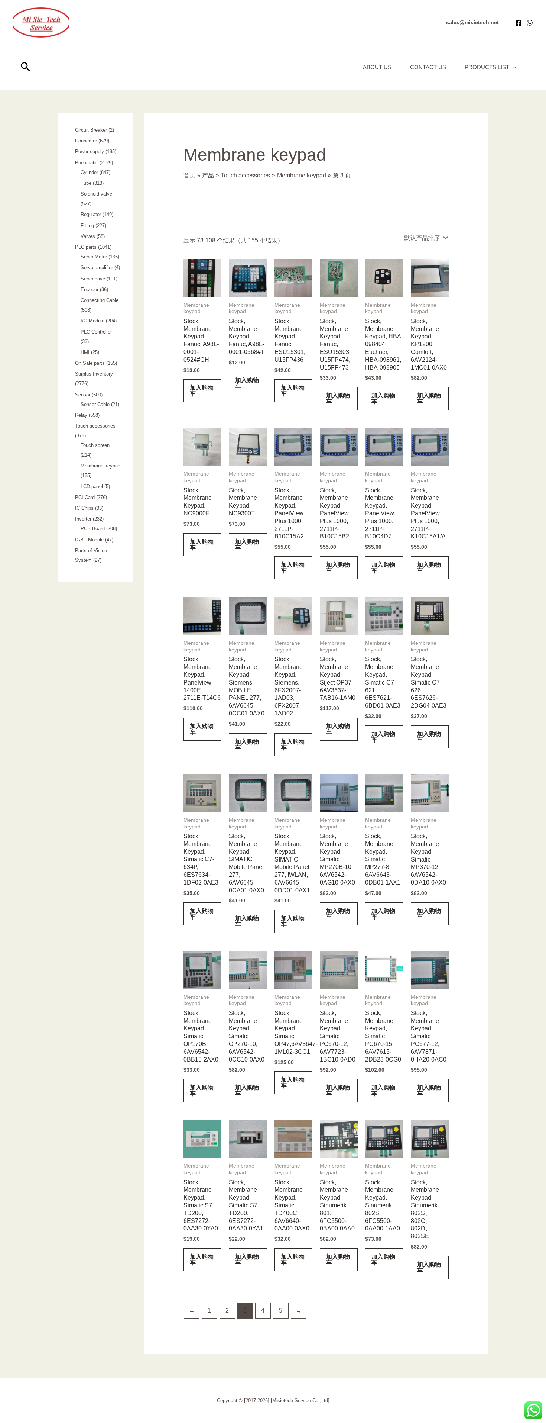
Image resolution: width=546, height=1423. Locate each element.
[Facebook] (518, 22)
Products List (487, 67)
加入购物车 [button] (202, 390)
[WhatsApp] (529, 22)
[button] (472, 22)
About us (377, 67)
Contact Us (428, 67)
